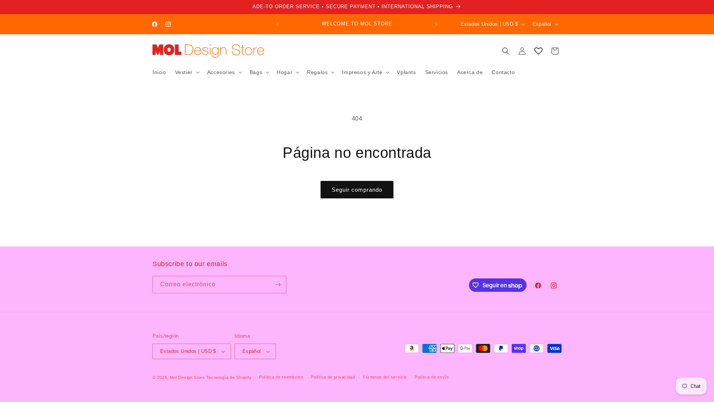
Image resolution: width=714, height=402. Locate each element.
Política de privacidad (333, 377)
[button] (187, 72)
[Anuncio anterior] (278, 24)
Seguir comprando (357, 189)
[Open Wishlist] (538, 51)
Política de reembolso (281, 377)
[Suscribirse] (278, 284)
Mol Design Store (187, 377)
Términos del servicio (385, 377)
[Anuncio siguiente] (436, 24)
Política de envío (432, 377)
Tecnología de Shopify (229, 377)
